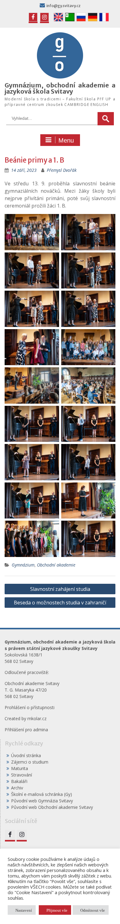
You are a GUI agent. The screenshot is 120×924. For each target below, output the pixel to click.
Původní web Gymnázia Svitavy (42, 801)
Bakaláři (19, 781)
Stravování (21, 775)
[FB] (33, 17)
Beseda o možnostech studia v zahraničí (60, 602)
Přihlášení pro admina (26, 729)
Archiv (17, 788)
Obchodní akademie (56, 565)
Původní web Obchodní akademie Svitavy (52, 807)
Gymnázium (23, 565)
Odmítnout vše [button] (92, 910)
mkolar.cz (36, 718)
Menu (66, 140)
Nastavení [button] (23, 910)
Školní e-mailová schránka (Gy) (41, 794)
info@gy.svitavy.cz (63, 5)
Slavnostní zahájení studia (60, 589)
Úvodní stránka (26, 755)
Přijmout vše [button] (56, 910)
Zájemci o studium (29, 762)
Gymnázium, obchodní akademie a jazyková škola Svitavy (60, 88)
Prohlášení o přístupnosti (29, 707)
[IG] (44, 17)
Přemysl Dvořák (62, 170)
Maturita (19, 768)
